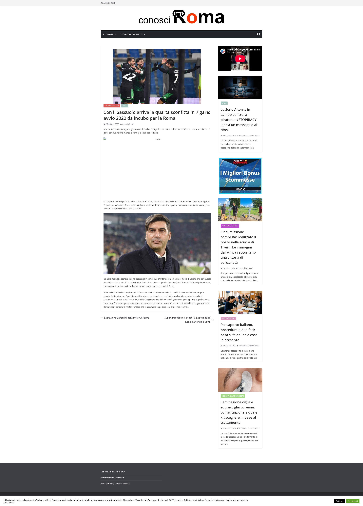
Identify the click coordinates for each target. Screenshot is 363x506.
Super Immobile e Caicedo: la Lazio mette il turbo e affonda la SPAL (187, 319)
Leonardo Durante (245, 268)
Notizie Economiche (132, 34)
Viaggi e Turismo (228, 319)
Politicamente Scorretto (112, 477)
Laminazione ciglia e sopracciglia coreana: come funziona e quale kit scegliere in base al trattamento (239, 412)
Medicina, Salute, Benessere (233, 396)
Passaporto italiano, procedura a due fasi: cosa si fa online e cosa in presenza (239, 332)
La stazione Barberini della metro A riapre (126, 317)
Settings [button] (339, 501)
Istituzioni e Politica (230, 226)
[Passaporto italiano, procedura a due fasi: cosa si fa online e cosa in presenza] (240, 302)
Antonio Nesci (128, 124)
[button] (114, 34)
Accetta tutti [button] (353, 501)
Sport (125, 106)
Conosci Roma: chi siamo (113, 471)
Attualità (108, 34)
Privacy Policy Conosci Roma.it (115, 483)
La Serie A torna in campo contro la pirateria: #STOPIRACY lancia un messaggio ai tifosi (239, 119)
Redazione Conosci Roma (249, 135)
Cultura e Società (112, 106)
